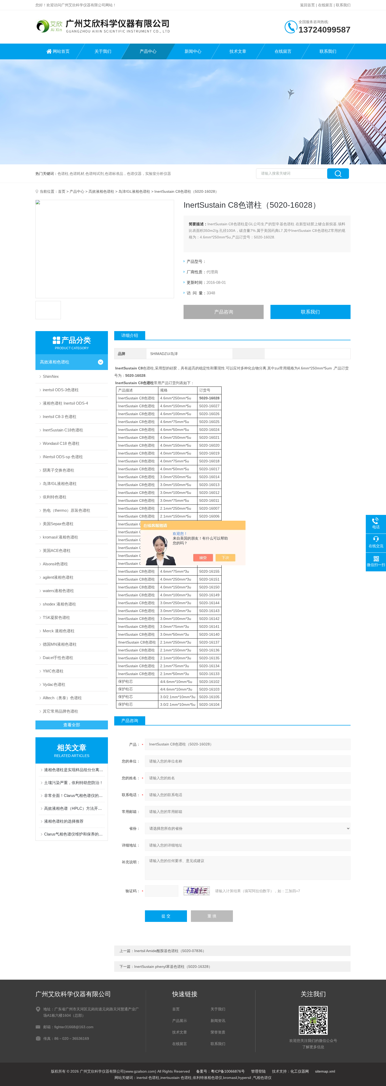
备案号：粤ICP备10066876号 (220, 1071)
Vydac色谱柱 (54, 684)
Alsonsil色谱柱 (55, 564)
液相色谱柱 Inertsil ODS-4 (65, 403)
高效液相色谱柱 (101, 191)
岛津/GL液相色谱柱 (134, 191)
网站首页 (61, 51)
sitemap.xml (325, 1071)
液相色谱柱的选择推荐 (64, 821)
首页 (61, 191)
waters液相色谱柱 (58, 590)
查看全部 (71, 725)
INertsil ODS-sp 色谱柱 (63, 457)
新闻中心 (193, 51)
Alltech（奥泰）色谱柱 (62, 698)
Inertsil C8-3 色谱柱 (59, 416)
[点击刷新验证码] (197, 890)
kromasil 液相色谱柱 (60, 537)
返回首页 (307, 5)
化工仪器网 (299, 1071)
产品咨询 (223, 312)
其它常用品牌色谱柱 (60, 711)
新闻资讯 (218, 1021)
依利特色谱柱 (54, 497)
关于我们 (103, 51)
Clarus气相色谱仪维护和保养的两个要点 (74, 834)
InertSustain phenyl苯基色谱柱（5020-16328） (173, 966)
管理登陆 (258, 1071)
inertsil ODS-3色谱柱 (61, 390)
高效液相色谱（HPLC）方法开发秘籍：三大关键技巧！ (74, 808)
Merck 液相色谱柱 (59, 631)
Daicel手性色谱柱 (58, 657)
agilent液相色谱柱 (58, 577)
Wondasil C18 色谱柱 (61, 443)
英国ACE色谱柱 (57, 550)
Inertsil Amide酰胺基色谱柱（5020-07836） (170, 951)
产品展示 (179, 1021)
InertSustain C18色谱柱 (63, 430)
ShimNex (51, 376)
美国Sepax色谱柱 (58, 523)
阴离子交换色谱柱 (58, 470)
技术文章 (237, 51)
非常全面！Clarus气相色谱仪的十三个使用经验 (74, 795)
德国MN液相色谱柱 (60, 644)
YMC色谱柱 (53, 671)
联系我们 (343, 5)
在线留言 (325, 5)
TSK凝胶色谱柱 (56, 617)
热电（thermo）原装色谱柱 (66, 510)
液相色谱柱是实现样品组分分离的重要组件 (74, 769)
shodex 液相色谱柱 (59, 604)
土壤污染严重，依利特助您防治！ (73, 782)
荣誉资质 (218, 1032)
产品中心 (148, 51)
